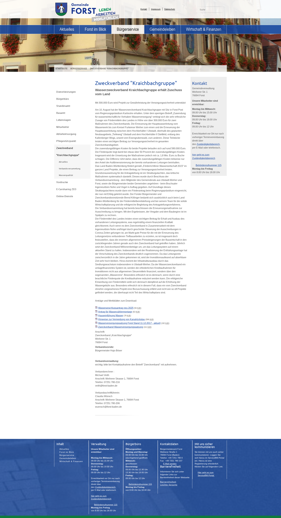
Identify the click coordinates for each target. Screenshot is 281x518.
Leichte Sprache (168, 485)
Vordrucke (62, 182)
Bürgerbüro (62, 98)
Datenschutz (169, 9)
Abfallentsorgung (66, 134)
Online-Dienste (64, 196)
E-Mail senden (170, 463)
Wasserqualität (66, 175)
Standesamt (63, 105)
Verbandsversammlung (69, 168)
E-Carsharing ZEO (66, 189)
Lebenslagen (63, 120)
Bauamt (60, 113)
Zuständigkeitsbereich (208, 144)
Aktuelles (67, 29)
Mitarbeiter (62, 127)
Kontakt (143, 9)
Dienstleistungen (66, 91)
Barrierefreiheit (168, 482)
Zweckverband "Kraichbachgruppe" (109, 68)
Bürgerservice (128, 29)
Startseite (62, 68)
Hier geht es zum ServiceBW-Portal (206, 474)
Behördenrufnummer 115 (208, 165)
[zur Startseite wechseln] (83, 15)
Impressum (156, 9)
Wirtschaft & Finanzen (203, 29)
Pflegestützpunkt (66, 141)
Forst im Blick (95, 29)
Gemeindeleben (162, 29)
